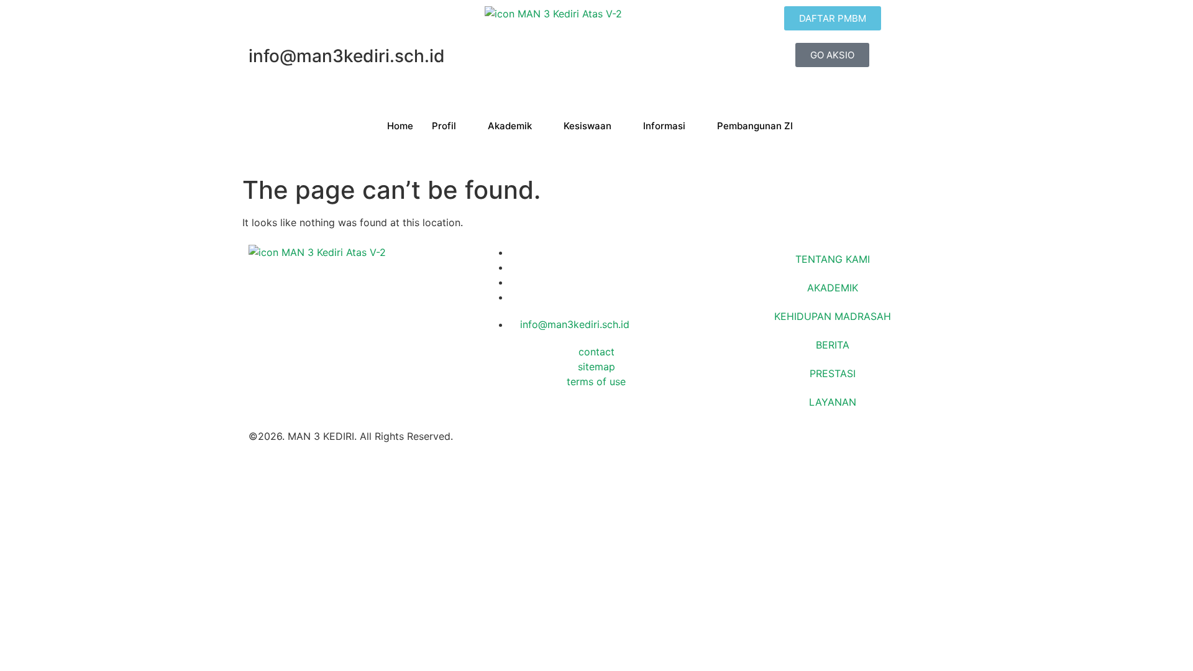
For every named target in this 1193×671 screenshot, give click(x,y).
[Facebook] (513, 252)
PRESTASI (833, 373)
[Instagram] (513, 282)
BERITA (832, 345)
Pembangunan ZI (755, 126)
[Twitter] (513, 267)
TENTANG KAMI (832, 259)
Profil (444, 126)
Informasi (664, 126)
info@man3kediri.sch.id (573, 324)
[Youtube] (513, 297)
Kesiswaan (587, 126)
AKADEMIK (832, 287)
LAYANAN (832, 402)
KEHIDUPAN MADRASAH (832, 316)
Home (400, 126)
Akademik (510, 126)
